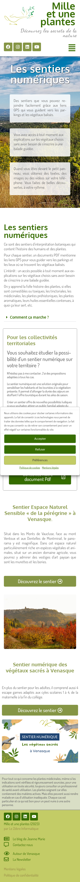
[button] (72, 47)
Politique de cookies (29, 467)
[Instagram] (17, 47)
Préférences (40, 460)
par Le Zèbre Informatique (21, 828)
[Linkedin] (27, 47)
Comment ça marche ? (29, 317)
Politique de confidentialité (21, 875)
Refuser (40, 449)
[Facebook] (8, 47)
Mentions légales (50, 467)
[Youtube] (36, 47)
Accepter (40, 439)
